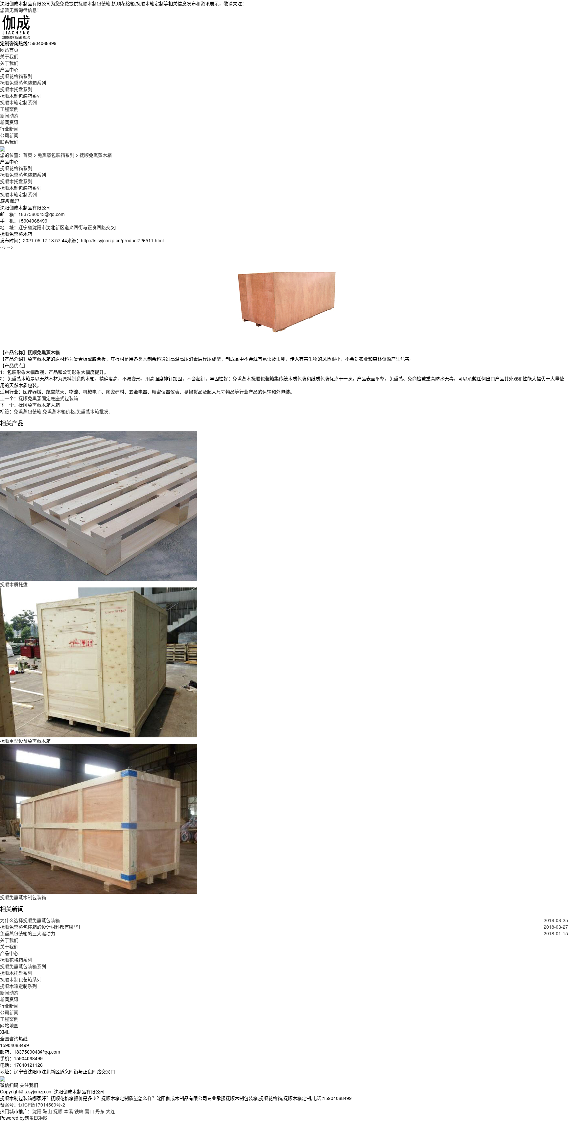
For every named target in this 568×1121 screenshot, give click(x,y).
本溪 (68, 1111)
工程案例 (9, 109)
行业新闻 (9, 128)
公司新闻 (9, 135)
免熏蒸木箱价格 (59, 411)
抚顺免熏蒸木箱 (96, 155)
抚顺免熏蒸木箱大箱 (39, 404)
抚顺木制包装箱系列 (20, 95)
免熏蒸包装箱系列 (55, 155)
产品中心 (9, 69)
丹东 (100, 1111)
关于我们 (9, 56)
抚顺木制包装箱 (94, 3)
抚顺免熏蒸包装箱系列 (23, 82)
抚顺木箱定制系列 (18, 102)
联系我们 (9, 141)
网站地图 (9, 1025)
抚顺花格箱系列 (16, 76)
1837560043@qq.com (41, 214)
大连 (110, 1111)
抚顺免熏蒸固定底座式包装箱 (48, 398)
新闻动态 (9, 115)
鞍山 (47, 1111)
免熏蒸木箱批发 (92, 411)
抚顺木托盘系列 (16, 89)
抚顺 (57, 1111)
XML (5, 1032)
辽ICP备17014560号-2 (41, 1104)
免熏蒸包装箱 (27, 411)
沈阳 (36, 1111)
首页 (27, 155)
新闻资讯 (9, 122)
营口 (89, 1111)
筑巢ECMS (36, 1117)
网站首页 (9, 49)
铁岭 (78, 1111)
